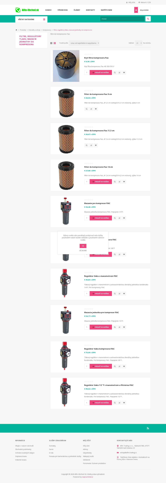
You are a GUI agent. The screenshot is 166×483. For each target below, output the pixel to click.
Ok (83, 246)
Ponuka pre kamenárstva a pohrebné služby (65, 456)
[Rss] (148, 428)
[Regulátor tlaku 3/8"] (66, 357)
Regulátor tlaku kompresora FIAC (99, 349)
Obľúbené (86, 460)
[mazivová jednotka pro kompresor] (66, 320)
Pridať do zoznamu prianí (124, 72)
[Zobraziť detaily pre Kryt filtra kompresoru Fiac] (66, 66)
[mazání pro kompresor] (66, 211)
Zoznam (55, 43)
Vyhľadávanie (148, 18)
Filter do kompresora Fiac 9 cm (98, 94)
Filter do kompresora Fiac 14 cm (98, 167)
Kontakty (52, 446)
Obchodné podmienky (23, 449)
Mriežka (51, 43)
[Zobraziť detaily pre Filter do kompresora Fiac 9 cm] (66, 102)
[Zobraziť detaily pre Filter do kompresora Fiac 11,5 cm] (66, 139)
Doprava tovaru (21, 456)
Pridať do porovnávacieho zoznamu (119, 72)
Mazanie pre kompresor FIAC (97, 203)
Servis (51, 449)
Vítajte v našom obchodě (24, 446)
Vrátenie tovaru (20, 460)
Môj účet (132, 2)
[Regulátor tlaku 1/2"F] (66, 393)
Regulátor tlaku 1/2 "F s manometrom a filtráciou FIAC (109, 385)
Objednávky (87, 453)
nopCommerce (87, 477)
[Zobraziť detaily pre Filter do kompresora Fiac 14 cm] (66, 175)
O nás (51, 453)
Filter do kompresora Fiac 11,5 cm (99, 130)
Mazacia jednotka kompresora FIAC (100, 239)
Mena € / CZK (146, 2)
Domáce (16, 30)
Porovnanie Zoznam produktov (94, 463)
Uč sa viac (83, 250)
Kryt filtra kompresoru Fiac (96, 58)
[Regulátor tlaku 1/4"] (66, 284)
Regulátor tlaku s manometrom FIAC (101, 276)
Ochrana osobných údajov (24, 453)
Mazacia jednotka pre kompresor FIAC (101, 312)
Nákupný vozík (88, 456)
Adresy (85, 449)
